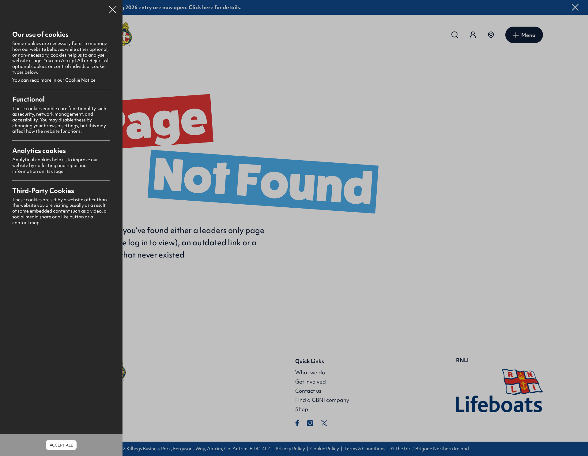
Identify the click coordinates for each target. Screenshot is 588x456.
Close (113, 7)
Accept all (61, 445)
